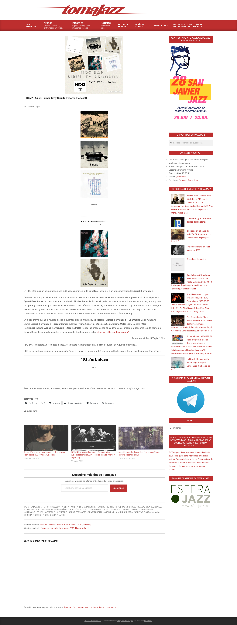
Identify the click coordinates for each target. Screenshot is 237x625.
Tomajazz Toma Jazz (188, 180)
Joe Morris (49, 512)
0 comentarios (57, 515)
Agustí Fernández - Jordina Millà (86, 510)
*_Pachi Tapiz (74, 507)
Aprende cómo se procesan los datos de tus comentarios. (90, 607)
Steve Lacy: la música (196, 259)
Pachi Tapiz (139, 512)
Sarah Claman (153, 512)
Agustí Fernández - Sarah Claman (121, 510)
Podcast (122, 507)
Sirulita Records (32, 515)
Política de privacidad (92, 620)
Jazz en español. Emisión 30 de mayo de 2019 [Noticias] (65, 525)
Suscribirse (118, 488)
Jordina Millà (110, 512)
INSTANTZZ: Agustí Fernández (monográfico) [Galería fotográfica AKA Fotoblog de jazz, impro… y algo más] (93, 455)
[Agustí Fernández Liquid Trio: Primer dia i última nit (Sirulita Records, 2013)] (141, 438)
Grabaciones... (89, 507)
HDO (99, 507)
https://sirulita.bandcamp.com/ (113, 332)
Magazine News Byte (125, 620)
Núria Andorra (125, 512)
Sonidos (131, 507)
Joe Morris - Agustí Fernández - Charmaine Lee (79, 512)
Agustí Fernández (60, 510)
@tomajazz (181, 177)
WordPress (148, 620)
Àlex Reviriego (145, 510)
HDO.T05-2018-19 (109, 507)
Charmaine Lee (31, 512)
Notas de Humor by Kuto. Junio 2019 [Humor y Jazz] (64, 528)
